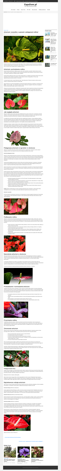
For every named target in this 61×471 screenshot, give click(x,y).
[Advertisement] (30, 20)
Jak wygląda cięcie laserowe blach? (54, 64)
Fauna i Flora (23, 9)
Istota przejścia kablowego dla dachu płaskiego (12, 437)
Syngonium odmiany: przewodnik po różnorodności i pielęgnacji (37, 460)
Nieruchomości (34, 9)
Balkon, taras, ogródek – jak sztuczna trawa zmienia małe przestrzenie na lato (53, 49)
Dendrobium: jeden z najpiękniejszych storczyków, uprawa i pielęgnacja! (31, 441)
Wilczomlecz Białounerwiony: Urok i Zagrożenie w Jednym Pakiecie (9, 460)
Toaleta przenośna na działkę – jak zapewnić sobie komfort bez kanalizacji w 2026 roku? (54, 57)
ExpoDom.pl (30, 4)
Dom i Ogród (13, 9)
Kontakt (48, 9)
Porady (18, 9)
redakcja (14, 462)
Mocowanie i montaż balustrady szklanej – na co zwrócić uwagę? (54, 34)
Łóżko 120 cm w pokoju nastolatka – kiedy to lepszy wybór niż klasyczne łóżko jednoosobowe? (54, 41)
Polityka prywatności (42, 9)
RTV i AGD (28, 9)
